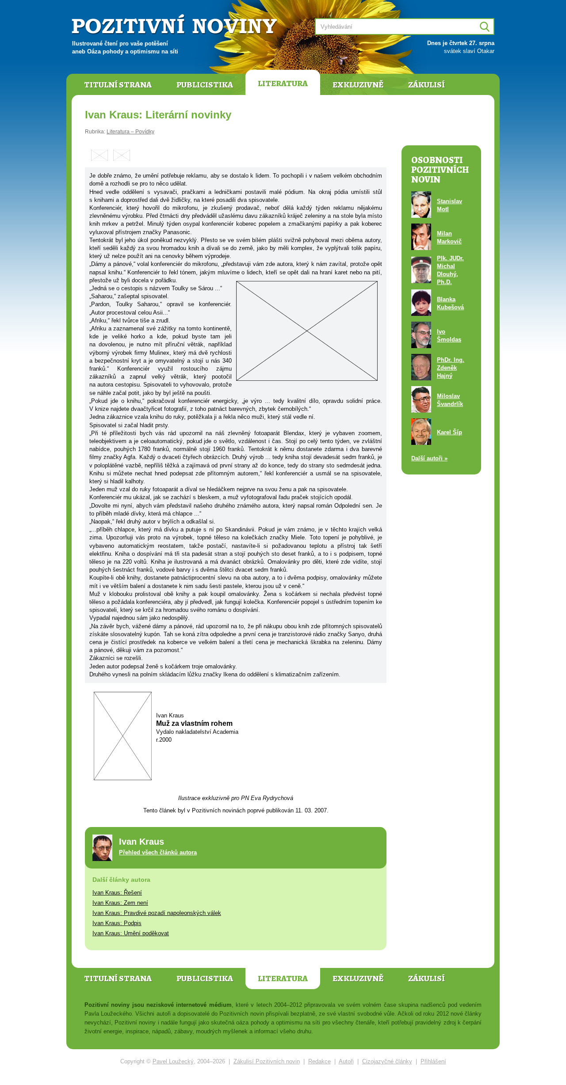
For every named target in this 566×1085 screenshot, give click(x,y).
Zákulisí (426, 85)
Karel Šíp (449, 432)
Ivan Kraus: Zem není (120, 902)
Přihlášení (433, 1061)
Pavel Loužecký (173, 1061)
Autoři (346, 1061)
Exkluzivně (358, 85)
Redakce (319, 1061)
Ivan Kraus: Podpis (117, 923)
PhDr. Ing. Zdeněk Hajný (450, 368)
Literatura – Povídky (130, 132)
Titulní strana (118, 85)
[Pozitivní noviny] (175, 25)
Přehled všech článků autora (158, 852)
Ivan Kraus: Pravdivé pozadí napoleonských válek (156, 913)
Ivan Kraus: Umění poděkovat (130, 933)
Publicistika (204, 85)
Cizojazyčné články (387, 1061)
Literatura (283, 83)
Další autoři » (429, 458)
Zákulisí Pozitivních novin (266, 1061)
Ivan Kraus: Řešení (117, 892)
